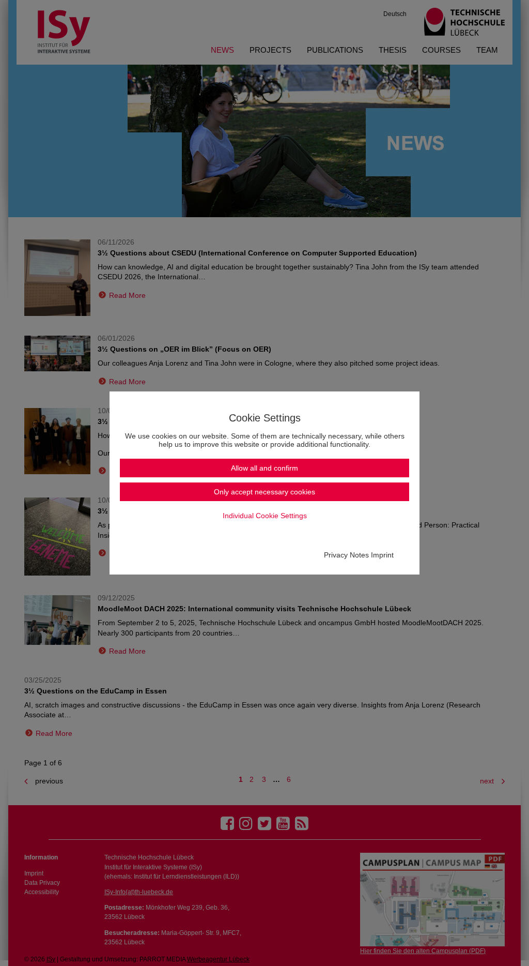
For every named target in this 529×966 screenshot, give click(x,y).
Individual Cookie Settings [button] (265, 515)
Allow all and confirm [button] (264, 468)
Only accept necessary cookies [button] (264, 492)
